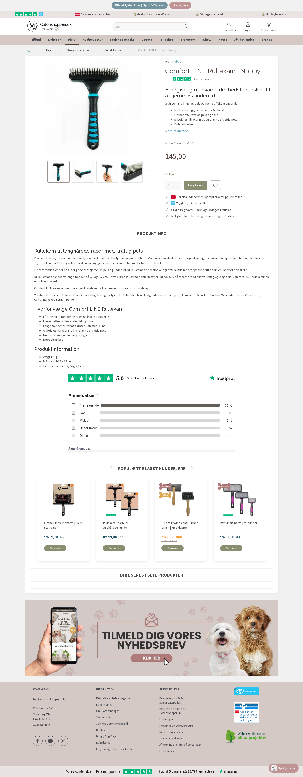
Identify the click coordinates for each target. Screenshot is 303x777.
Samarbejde (103, 717)
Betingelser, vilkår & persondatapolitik (171, 700)
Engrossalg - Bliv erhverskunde (114, 749)
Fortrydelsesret (168, 751)
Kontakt (101, 730)
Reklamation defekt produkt (176, 726)
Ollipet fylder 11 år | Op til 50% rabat (140, 5)
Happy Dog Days (106, 736)
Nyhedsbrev (103, 743)
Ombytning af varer (171, 738)
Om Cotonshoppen (108, 711)
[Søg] (187, 26)
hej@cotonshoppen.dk (49, 699)
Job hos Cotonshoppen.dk (112, 724)
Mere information (176, 131)
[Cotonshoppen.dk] (49, 26)
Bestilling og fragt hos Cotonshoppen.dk (172, 711)
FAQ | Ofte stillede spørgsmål (113, 698)
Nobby (176, 61)
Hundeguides (104, 705)
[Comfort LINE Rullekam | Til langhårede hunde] (94, 107)
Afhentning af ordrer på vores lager (180, 745)
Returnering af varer (171, 732)
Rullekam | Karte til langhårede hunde (115, 525)
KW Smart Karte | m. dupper (238, 523)
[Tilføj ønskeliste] (215, 185)
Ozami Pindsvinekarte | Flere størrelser (63, 525)
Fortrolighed (166, 719)
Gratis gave (180, 5)
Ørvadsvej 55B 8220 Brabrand (41, 716)
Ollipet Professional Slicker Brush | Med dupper (179, 525)
